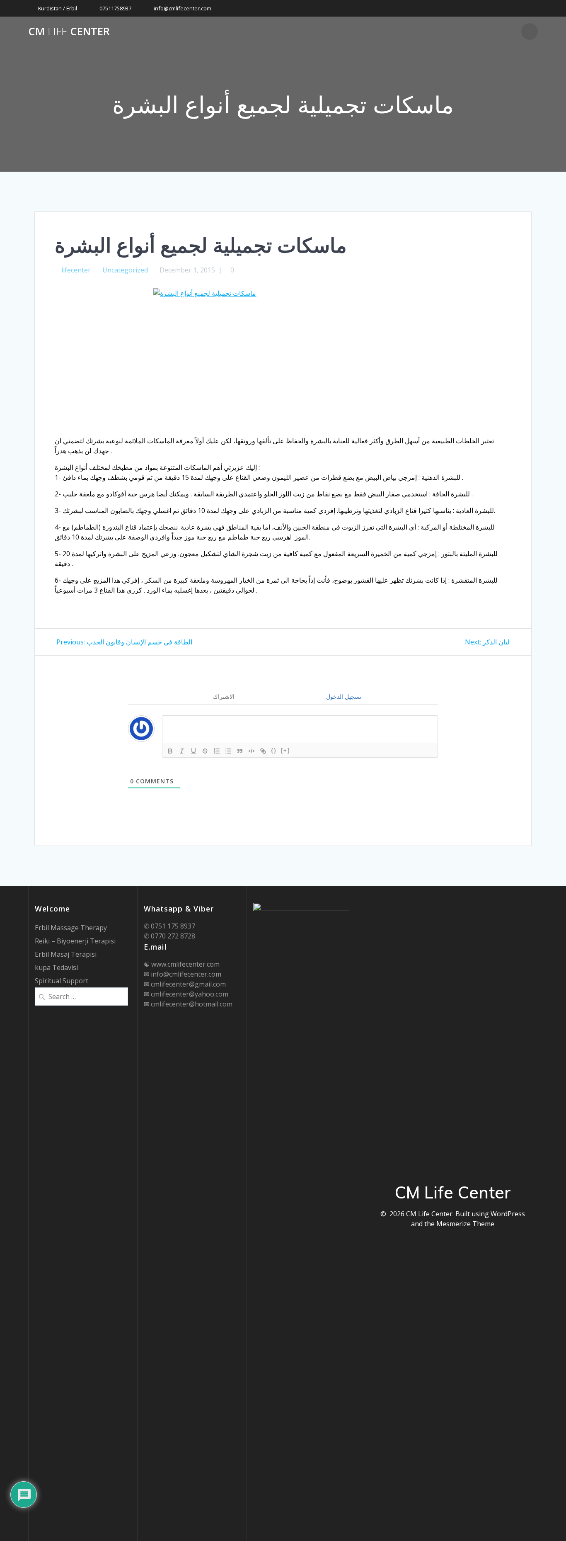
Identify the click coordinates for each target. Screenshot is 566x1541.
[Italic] (182, 751)
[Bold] (170, 751)
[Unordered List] (228, 751)
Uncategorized (125, 270)
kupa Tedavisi (56, 967)
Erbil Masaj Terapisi (66, 954)
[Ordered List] (217, 751)
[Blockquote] (240, 751)
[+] (285, 750)
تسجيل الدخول (342, 696)
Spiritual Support (61, 980)
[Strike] (205, 751)
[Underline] (193, 751)
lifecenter (76, 270)
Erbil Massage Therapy (71, 927)
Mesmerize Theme (465, 1223)
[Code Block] (251, 751)
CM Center (69, 31)
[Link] (263, 751)
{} (274, 750)
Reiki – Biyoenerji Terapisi (75, 941)
